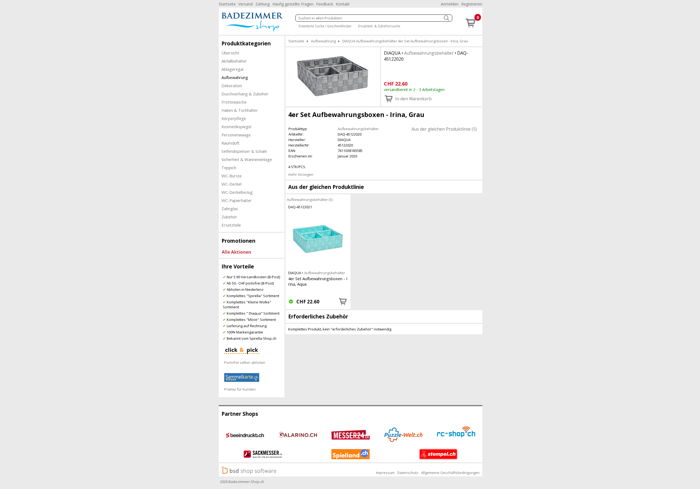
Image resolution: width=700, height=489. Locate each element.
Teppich (228, 167)
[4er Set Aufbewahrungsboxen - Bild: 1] (333, 76)
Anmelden (450, 4)
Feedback (324, 4)
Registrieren (471, 4)
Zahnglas (229, 208)
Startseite (227, 4)
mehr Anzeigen (300, 174)
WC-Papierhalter (236, 200)
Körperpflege (233, 118)
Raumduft (230, 143)
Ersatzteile (231, 225)
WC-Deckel (231, 184)
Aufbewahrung (234, 77)
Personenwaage (236, 134)
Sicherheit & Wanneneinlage (246, 159)
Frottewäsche (234, 102)
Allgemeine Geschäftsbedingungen (450, 472)
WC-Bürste (231, 175)
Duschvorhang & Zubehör (245, 93)
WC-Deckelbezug (237, 192)
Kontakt (343, 4)
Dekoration (231, 85)
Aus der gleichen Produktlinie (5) (444, 129)
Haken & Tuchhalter (239, 110)
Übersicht (230, 52)
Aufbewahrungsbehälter (429, 53)
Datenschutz (407, 472)
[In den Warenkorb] (343, 301)
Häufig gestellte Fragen (292, 4)
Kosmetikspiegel (236, 126)
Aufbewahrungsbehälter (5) (309, 199)
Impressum (385, 472)
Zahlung (262, 4)
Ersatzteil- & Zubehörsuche (379, 26)
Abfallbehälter (234, 61)
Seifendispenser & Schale (244, 151)
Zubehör (229, 216)
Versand (245, 4)
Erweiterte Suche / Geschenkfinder (325, 26)
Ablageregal (232, 69)
